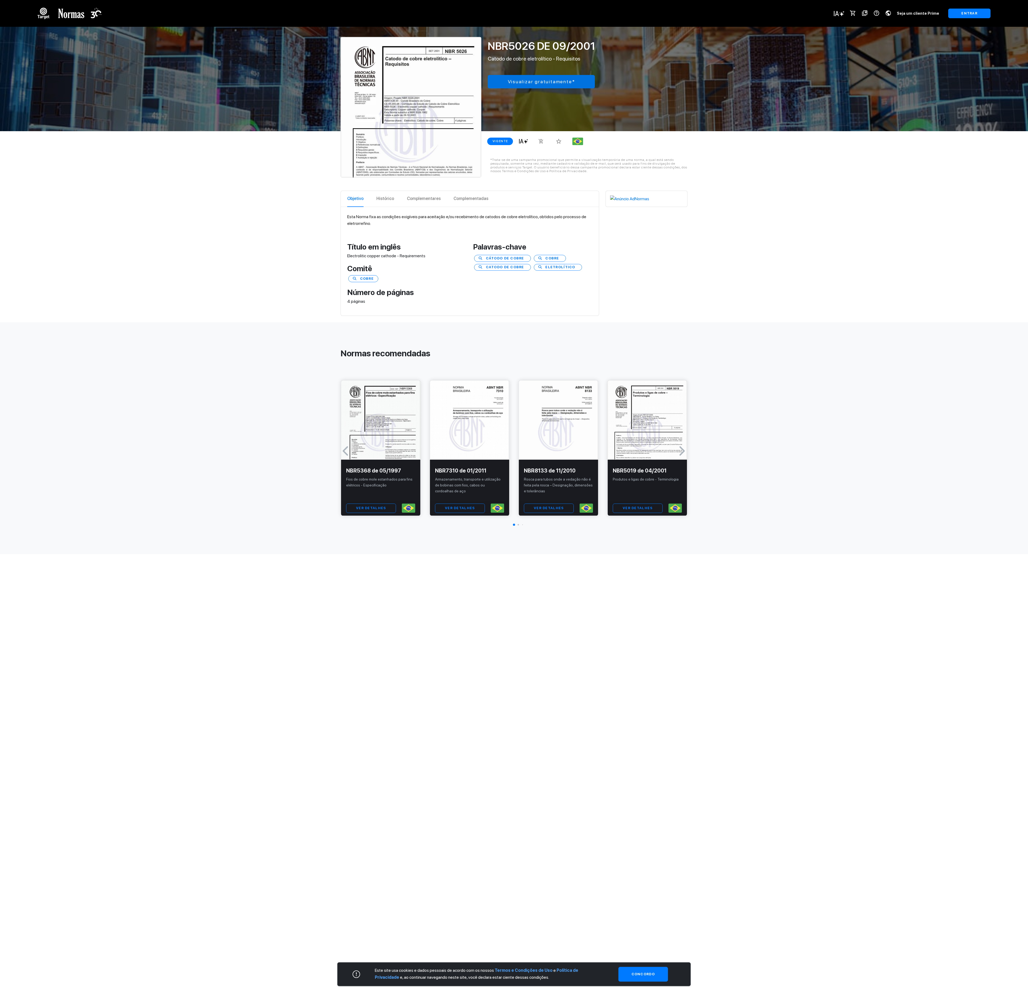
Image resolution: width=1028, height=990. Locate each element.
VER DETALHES (371, 508)
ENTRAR (969, 13)
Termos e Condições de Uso (524, 970)
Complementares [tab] (424, 198)
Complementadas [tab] (470, 198)
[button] (514, 525)
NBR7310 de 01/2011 (460, 470)
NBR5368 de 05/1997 (373, 470)
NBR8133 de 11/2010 (550, 470)
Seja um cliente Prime (918, 13)
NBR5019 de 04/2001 (640, 470)
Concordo (643, 974)
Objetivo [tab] (355, 198)
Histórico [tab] (385, 198)
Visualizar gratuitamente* (541, 81)
